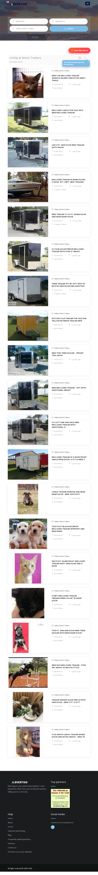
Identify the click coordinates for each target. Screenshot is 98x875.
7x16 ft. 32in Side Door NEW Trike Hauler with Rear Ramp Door (68, 631)
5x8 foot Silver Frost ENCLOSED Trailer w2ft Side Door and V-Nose (68, 563)
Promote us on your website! (20, 852)
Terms (10, 826)
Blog (9, 835)
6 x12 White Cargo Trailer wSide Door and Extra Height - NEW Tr (68, 735)
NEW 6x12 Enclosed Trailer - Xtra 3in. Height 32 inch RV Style (69, 666)
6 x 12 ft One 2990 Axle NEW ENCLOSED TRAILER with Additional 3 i (65, 424)
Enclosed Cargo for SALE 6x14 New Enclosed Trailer (67, 111)
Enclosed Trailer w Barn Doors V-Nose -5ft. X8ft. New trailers (68, 181)
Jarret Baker (58, 88)
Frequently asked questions (19, 839)
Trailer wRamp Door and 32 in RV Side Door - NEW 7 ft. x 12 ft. (69, 701)
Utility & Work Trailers (62, 71)
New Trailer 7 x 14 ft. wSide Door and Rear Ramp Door (69, 215)
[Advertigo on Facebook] (53, 827)
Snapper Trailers (60, 189)
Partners (11, 843)
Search (70, 28)
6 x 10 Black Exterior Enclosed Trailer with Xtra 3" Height (68, 250)
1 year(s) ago (76, 84)
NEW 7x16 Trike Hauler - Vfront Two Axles (68, 354)
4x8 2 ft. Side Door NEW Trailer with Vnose (68, 146)
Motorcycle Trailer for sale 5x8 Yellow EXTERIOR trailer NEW (69, 319)
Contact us (12, 847)
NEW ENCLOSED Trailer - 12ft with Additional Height (69, 389)
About (10, 822)
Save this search (81, 50)
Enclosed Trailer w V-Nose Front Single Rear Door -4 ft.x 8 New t (69, 458)
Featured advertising (16, 831)
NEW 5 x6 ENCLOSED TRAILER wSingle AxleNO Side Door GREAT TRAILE (69, 78)
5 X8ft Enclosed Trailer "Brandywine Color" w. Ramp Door (67, 598)
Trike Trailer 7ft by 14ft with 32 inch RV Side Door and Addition (68, 285)
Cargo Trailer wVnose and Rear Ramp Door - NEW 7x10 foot (68, 493)
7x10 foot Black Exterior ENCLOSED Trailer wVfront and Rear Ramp (68, 528)
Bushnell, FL (58, 84)
